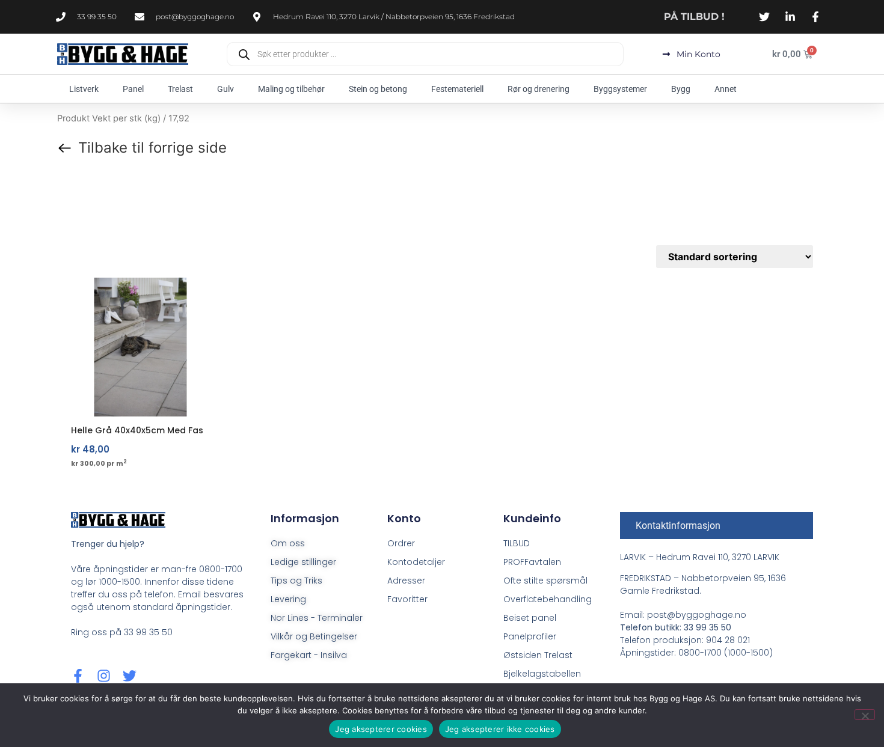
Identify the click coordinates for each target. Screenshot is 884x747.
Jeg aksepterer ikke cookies (500, 729)
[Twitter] (130, 676)
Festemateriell (457, 89)
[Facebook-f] (78, 676)
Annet (725, 89)
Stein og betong (378, 89)
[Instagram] (104, 676)
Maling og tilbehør (291, 89)
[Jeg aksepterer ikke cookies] (865, 714)
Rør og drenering (538, 89)
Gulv (225, 89)
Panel (133, 89)
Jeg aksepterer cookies (381, 729)
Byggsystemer (620, 89)
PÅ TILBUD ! (694, 16)
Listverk (84, 89)
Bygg (680, 89)
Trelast (180, 89)
